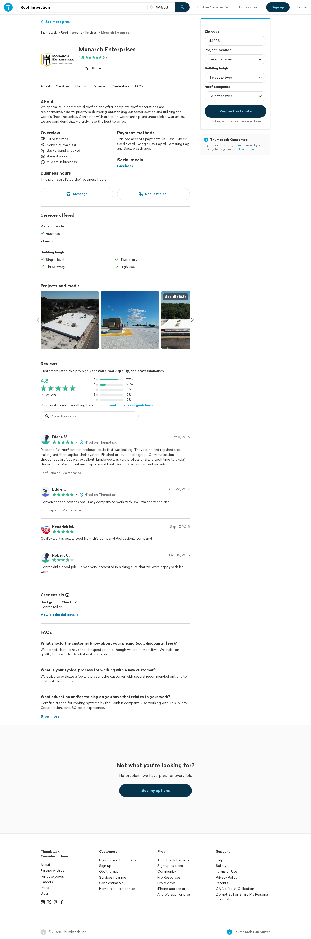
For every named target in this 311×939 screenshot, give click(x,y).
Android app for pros (174, 894)
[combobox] (82, 7)
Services (62, 86)
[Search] (182, 7)
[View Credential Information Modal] (66, 595)
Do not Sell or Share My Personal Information (242, 896)
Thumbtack (49, 32)
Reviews (99, 86)
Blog (44, 893)
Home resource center (117, 889)
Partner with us (52, 871)
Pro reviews (166, 883)
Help (219, 860)
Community (166, 872)
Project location (218, 50)
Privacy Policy (226, 877)
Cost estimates (111, 883)
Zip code (212, 31)
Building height (217, 68)
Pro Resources (169, 877)
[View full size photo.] (70, 320)
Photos (81, 86)
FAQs (139, 86)
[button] (58, 59)
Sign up (105, 866)
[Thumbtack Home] (8, 7)
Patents (222, 883)
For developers (52, 876)
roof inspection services (79, 32)
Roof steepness (217, 87)
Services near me (112, 877)
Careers (47, 882)
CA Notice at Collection (235, 889)
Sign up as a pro (170, 866)
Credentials (120, 86)
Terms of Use (226, 872)
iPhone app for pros (173, 889)
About (45, 86)
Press (45, 888)
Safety (221, 866)
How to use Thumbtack (117, 860)
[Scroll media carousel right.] (193, 320)
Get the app (109, 872)
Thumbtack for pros (173, 860)
